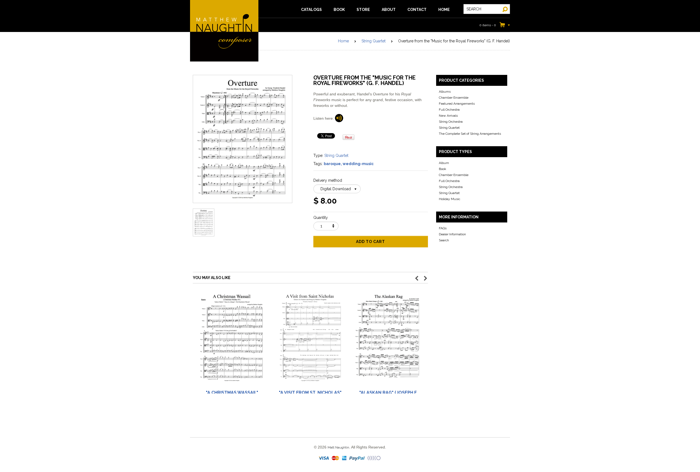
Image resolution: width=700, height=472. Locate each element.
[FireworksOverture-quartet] (339, 118)
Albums (445, 91)
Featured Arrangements (457, 103)
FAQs (443, 228)
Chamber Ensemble (453, 97)
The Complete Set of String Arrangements (470, 134)
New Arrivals (448, 116)
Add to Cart (370, 241)
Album (444, 163)
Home (343, 41)
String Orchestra (451, 122)
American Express (344, 458)
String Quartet (373, 41)
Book (442, 169)
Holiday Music (449, 199)
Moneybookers (374, 458)
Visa (324, 458)
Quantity (320, 217)
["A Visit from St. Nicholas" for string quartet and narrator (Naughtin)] (310, 340)
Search (444, 240)
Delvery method (327, 180)
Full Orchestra (449, 110)
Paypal (357, 458)
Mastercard (335, 458)
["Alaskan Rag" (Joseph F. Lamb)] (388, 340)
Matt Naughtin (224, 30)
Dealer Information (452, 234)
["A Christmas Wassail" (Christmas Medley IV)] (231, 340)
